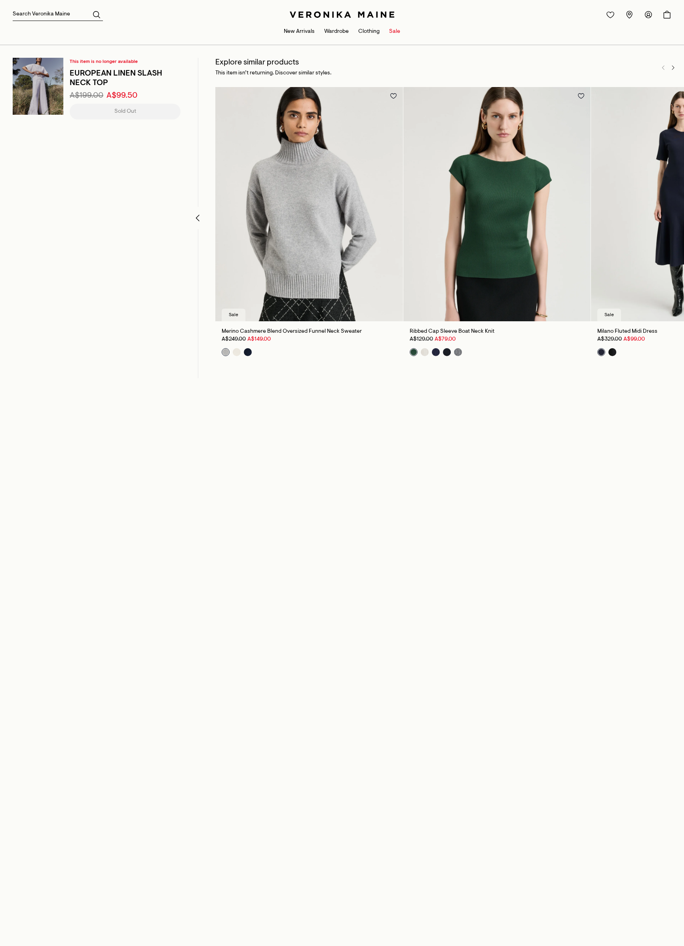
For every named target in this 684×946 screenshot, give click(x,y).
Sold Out (125, 111)
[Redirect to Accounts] (648, 14)
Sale (394, 31)
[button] (96, 14)
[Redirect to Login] (610, 14)
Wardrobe (336, 31)
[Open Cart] (667, 14)
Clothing (369, 31)
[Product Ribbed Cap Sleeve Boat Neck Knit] (497, 204)
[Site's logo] (342, 15)
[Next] (673, 67)
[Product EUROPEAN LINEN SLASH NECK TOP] (38, 86)
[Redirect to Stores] (629, 14)
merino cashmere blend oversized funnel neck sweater (292, 331)
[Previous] (663, 67)
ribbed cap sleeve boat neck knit (452, 331)
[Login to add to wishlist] (393, 95)
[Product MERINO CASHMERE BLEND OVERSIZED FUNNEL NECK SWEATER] (309, 204)
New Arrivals (299, 31)
